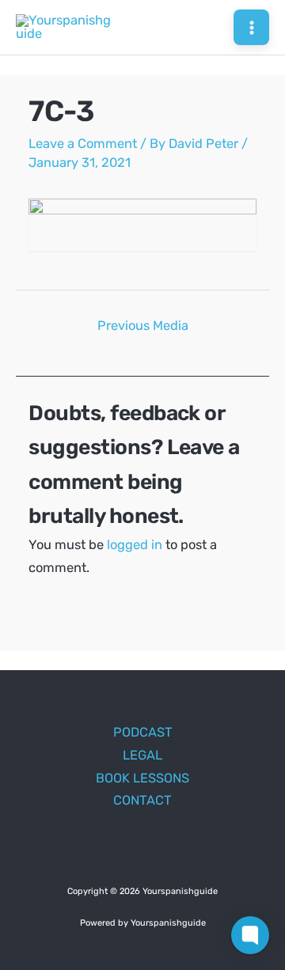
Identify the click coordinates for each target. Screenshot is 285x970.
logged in (134, 544)
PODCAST (143, 732)
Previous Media (142, 325)
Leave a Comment (82, 143)
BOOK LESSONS (142, 778)
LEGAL (142, 755)
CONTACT (142, 800)
